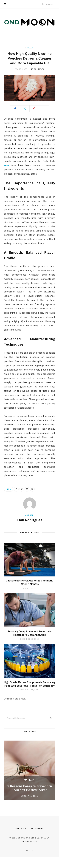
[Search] (43, 4)
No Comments (38, 69)
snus (6, 165)
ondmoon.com (29, 841)
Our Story (37, 828)
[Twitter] (25, 108)
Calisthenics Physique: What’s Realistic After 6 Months (29, 582)
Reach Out (21, 828)
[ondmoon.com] (29, 22)
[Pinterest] (34, 108)
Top (30, 850)
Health (30, 48)
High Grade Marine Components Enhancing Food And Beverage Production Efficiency (29, 684)
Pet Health (29, 780)
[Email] (44, 108)
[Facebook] (15, 108)
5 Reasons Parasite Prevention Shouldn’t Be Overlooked (29, 788)
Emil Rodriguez (29, 520)
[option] (29, 770)
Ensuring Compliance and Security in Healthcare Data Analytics (29, 633)
